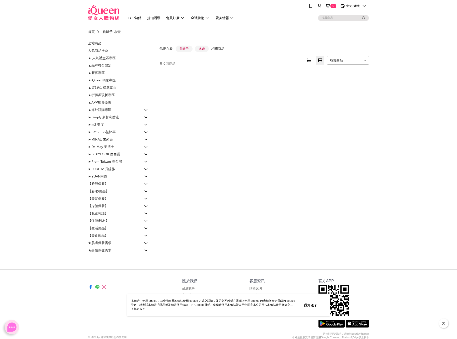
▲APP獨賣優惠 (99, 102)
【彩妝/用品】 (98, 191)
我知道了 (310, 305)
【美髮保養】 (98, 198)
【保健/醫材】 (98, 221)
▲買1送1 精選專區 (102, 87)
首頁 (91, 32)
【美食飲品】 (98, 235)
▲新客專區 (96, 73)
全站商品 (94, 43)
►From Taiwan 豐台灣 (105, 161)
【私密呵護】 (98, 213)
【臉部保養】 (98, 184)
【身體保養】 (98, 206)
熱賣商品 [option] (336, 60)
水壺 (117, 32)
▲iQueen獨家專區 (102, 80)
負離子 (108, 32)
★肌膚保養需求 (99, 243)
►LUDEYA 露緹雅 (101, 169)
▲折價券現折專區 (101, 95)
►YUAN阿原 (97, 176)
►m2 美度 (96, 124)
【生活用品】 (98, 228)
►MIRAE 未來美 (100, 139)
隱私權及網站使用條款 (173, 305)
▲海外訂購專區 (99, 110)
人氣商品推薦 (98, 50)
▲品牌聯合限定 (99, 65)
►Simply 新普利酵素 (103, 117)
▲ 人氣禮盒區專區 (102, 58)
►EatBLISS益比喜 (102, 132)
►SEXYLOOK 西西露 (104, 154)
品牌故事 (188, 288)
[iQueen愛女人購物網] (103, 12)
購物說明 (255, 288)
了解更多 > (138, 309)
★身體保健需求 (99, 250)
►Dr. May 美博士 (101, 147)
